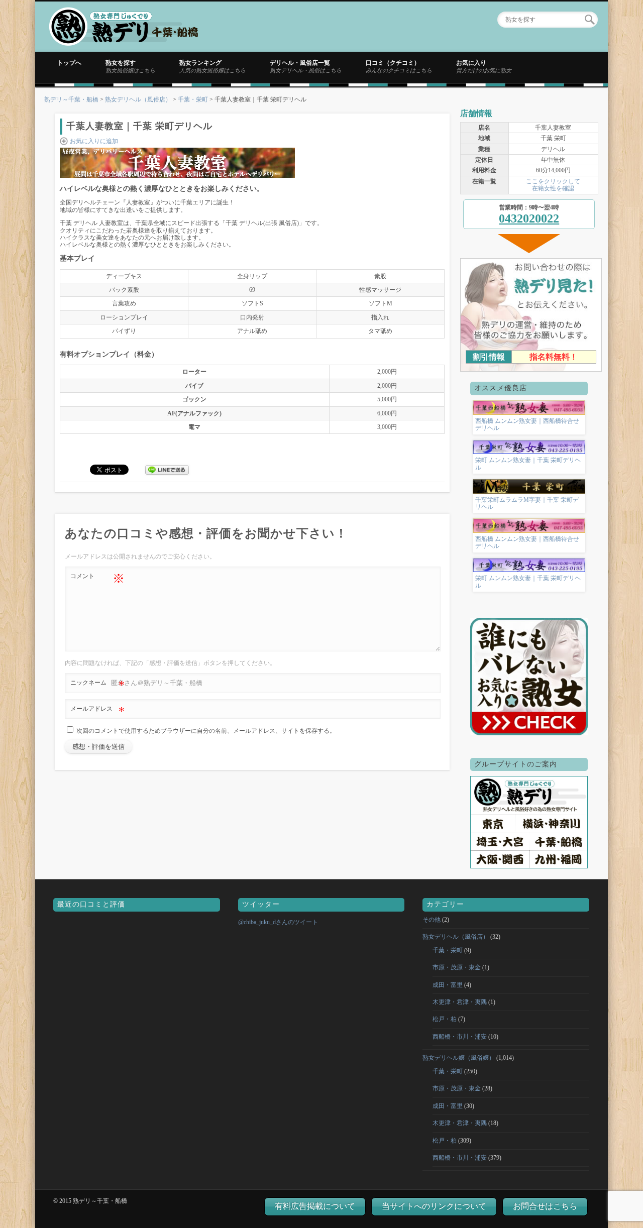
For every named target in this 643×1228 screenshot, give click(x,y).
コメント (97, 578)
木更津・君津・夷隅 (460, 1002)
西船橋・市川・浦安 (460, 1036)
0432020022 (529, 218)
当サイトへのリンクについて (434, 1206)
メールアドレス (97, 711)
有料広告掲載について (315, 1206)
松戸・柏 (445, 1019)
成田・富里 (448, 984)
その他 (431, 919)
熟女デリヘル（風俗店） (138, 99)
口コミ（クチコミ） (399, 66)
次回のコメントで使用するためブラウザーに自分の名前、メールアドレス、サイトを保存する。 (206, 730)
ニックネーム (97, 685)
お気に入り (483, 66)
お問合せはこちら (545, 1206)
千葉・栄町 (193, 99)
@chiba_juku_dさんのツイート (278, 922)
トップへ (69, 62)
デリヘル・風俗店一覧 (306, 66)
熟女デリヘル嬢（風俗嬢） (458, 1057)
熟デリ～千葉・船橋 (71, 99)
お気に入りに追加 (94, 141)
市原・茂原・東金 (457, 967)
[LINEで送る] (167, 469)
